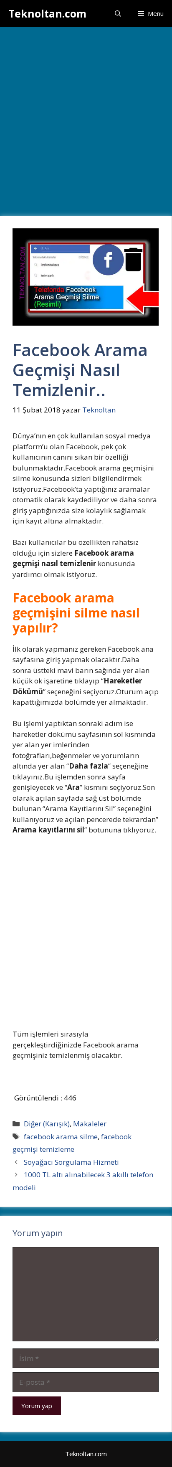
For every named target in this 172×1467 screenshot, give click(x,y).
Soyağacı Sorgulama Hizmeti (71, 1162)
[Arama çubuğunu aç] (117, 13)
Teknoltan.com (47, 13)
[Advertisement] (86, 117)
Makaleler (89, 1123)
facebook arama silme (61, 1136)
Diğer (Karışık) (47, 1123)
